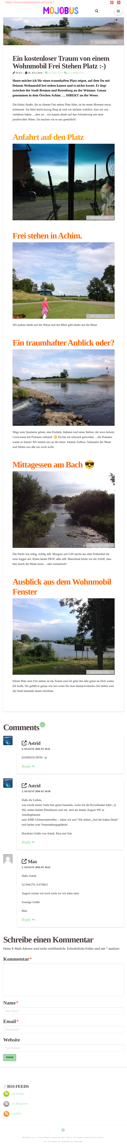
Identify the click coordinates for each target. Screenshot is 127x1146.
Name (10, 1003)
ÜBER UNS (11, 2)
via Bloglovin (20, 1103)
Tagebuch (54, 72)
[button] (97, 11)
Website (11, 1039)
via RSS (17, 1113)
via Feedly (18, 1093)
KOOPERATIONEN (30, 2)
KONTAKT (48, 2)
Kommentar (17, 959)
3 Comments (75, 72)
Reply (27, 766)
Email (11, 1021)
